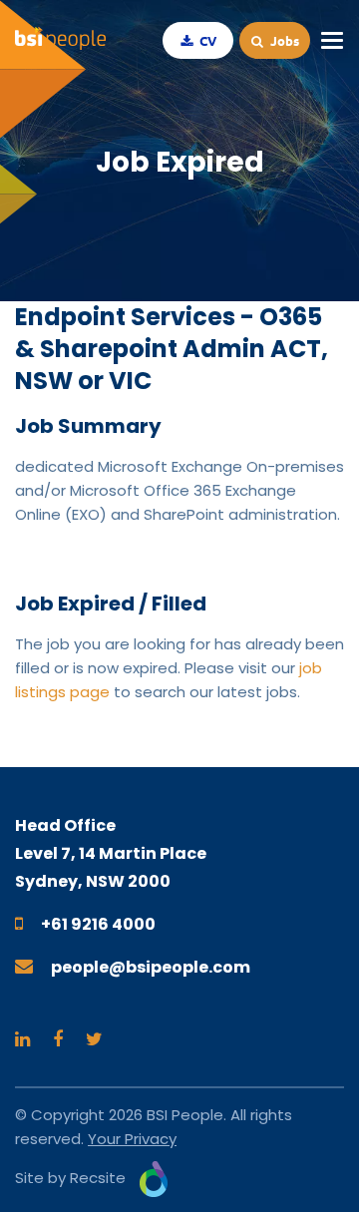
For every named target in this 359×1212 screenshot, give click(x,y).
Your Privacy (132, 1138)
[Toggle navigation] (332, 41)
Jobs (283, 40)
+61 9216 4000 (98, 924)
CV (206, 40)
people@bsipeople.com (150, 967)
